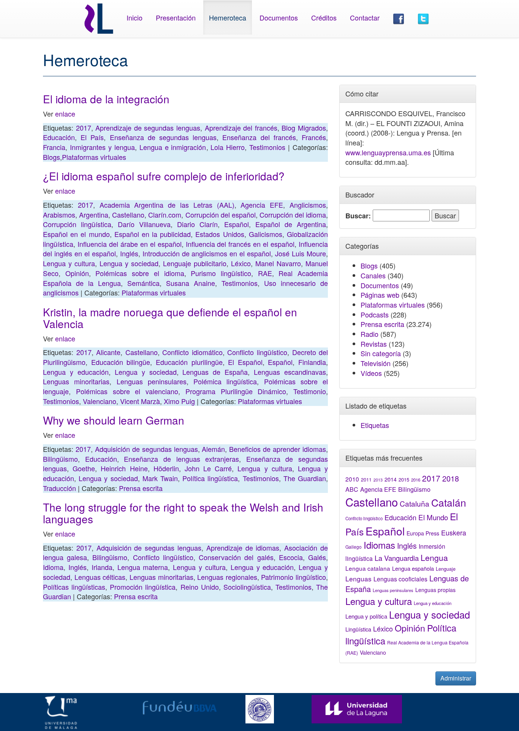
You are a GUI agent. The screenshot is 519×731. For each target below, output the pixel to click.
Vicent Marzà (140, 401)
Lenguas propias (435, 590)
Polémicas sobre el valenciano (127, 391)
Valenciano (99, 401)
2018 (450, 478)
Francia (54, 147)
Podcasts (375, 314)
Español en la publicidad (152, 234)
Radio (369, 334)
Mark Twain (160, 478)
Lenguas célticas (100, 577)
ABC (351, 489)
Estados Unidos (219, 234)
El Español (245, 362)
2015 (404, 479)
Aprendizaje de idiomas (243, 548)
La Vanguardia (397, 558)
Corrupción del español (220, 214)
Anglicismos (308, 205)
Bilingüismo (60, 459)
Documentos (279, 17)
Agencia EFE (262, 205)
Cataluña (414, 503)
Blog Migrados (304, 128)
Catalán (448, 502)
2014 (391, 479)
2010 (352, 479)
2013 (378, 480)
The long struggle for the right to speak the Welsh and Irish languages (183, 512)
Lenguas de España (215, 372)
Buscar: (358, 216)
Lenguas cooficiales (400, 579)
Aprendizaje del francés (241, 128)
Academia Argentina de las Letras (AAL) (167, 205)
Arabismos (59, 214)
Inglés (129, 253)
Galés (317, 557)
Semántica (143, 283)
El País (92, 137)
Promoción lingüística (143, 587)
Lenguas (358, 578)
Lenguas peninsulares (152, 381)
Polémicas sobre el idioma (139, 273)
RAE (265, 273)
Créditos (324, 17)
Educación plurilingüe (189, 362)
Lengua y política (366, 616)
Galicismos (265, 234)
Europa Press (423, 533)
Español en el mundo (76, 234)
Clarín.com (164, 214)
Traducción (59, 488)
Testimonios (267, 147)
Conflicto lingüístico (257, 352)
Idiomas (379, 544)
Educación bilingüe (120, 362)
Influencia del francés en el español (240, 244)
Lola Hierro (227, 147)
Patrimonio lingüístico (293, 577)
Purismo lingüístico (221, 273)
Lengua (434, 557)
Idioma (53, 567)
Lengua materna (142, 567)
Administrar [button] (455, 678)
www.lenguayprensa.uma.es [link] (388, 152)
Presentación (176, 17)
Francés (314, 137)
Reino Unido (199, 587)
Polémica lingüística (225, 381)
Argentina (93, 214)
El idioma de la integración (106, 98)
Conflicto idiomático (192, 352)
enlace (65, 113)
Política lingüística (210, 478)
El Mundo (433, 517)
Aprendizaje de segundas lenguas (147, 128)
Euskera (453, 532)
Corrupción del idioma (293, 214)
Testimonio (309, 391)
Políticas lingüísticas (74, 587)
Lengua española (413, 568)
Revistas (374, 344)
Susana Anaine (190, 283)
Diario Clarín (197, 224)
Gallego (353, 546)
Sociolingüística (247, 587)
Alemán (213, 449)
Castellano (128, 214)
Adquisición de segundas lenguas (146, 449)
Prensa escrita (141, 488)
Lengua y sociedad (129, 263)
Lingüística (358, 629)
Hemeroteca (227, 17)
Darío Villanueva (144, 224)
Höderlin (166, 468)
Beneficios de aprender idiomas (277, 449)
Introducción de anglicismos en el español (206, 253)
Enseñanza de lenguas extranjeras (181, 459)
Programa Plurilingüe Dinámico (235, 391)
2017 (83, 128)
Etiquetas (375, 425)
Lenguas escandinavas (290, 372)
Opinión (77, 273)
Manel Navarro (278, 263)
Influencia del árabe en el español (130, 244)
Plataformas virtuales (94, 157)
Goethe (84, 468)
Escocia (291, 557)
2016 (415, 480)
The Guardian (304, 478)
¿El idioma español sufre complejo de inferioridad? (164, 175)
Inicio (134, 17)
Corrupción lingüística (77, 224)
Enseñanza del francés (259, 137)
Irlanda (102, 567)
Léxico (241, 263)
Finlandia (312, 362)
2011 (366, 479)
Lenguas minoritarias (76, 381)
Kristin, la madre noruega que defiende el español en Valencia (170, 317)
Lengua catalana (367, 568)
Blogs (51, 157)
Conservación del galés (236, 557)
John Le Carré (208, 468)
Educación (59, 137)
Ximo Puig (179, 401)
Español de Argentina (290, 224)
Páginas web (380, 295)
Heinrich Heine (124, 468)
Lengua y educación (76, 372)
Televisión (376, 363)
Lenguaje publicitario (194, 263)
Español (236, 224)
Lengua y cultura (69, 263)
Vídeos (371, 373)
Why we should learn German (113, 420)
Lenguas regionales (227, 577)
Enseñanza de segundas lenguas (163, 137)
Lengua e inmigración (172, 147)
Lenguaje (446, 568)
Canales (373, 275)
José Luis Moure (300, 253)
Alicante (108, 352)
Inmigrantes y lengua (102, 147)
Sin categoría (381, 353)
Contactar (365, 17)
